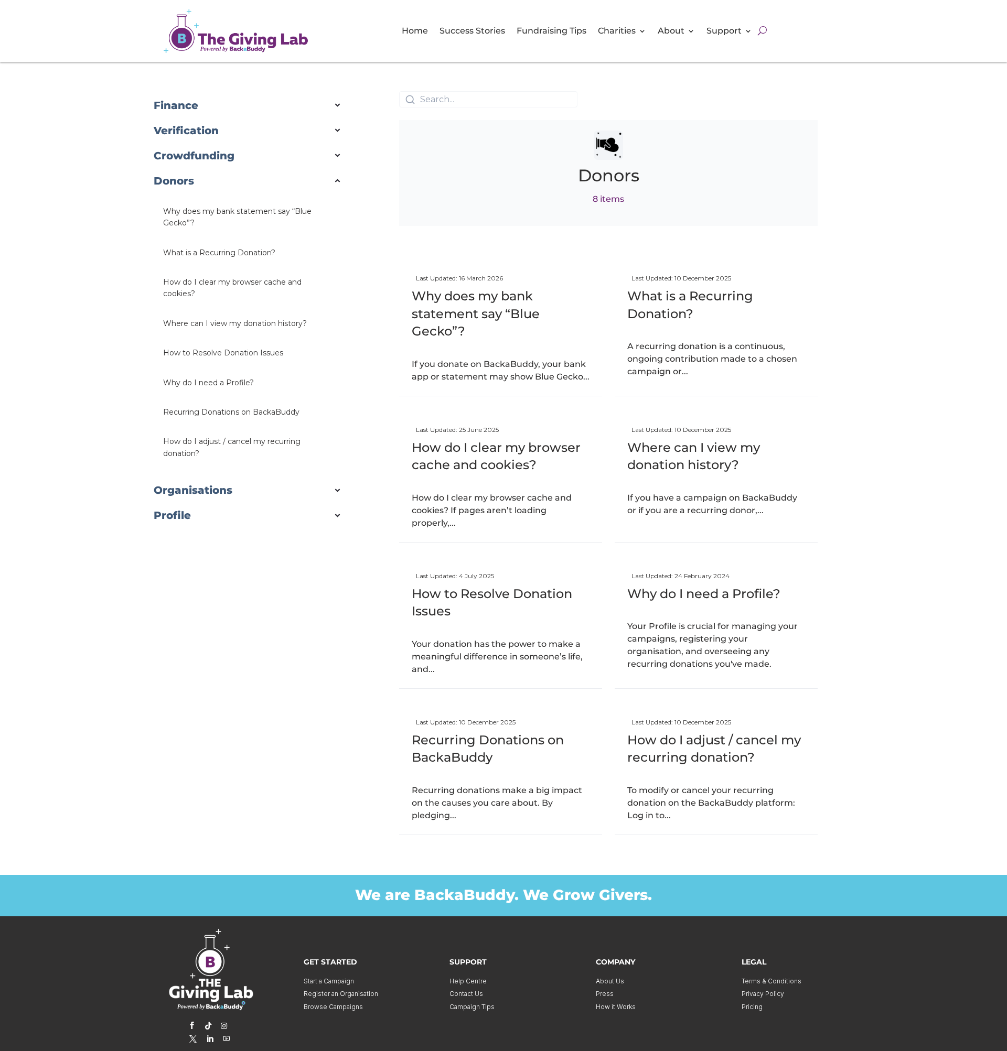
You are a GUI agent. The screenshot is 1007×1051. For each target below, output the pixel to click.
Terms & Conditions (771, 981)
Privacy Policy (763, 994)
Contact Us (466, 994)
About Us (610, 981)
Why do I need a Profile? (703, 593)
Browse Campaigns (333, 1007)
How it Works (616, 1007)
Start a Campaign (329, 981)
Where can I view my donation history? (693, 456)
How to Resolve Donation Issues (492, 602)
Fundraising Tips (551, 31)
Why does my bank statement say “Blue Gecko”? (476, 313)
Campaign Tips (472, 1007)
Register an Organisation (341, 994)
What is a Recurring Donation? (690, 304)
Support (724, 31)
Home (415, 31)
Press (605, 994)
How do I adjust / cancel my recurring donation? (714, 748)
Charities (617, 31)
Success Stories (472, 31)
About (671, 31)
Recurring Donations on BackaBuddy (488, 748)
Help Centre (468, 981)
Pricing (752, 1007)
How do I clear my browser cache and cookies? (496, 456)
